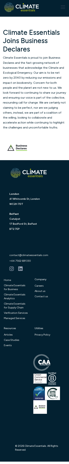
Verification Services (16, 312)
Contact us (41, 296)
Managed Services (14, 318)
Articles (8, 334)
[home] (21, 7)
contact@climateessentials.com (28, 255)
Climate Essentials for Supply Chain (14, 305)
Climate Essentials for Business (14, 287)
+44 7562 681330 (20, 260)
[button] (62, 7)
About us (40, 291)
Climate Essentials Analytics (14, 296)
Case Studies (11, 340)
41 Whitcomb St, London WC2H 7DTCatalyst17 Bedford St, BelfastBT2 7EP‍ (24, 211)
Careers (39, 285)
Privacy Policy (42, 334)
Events (8, 345)
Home (7, 280)
